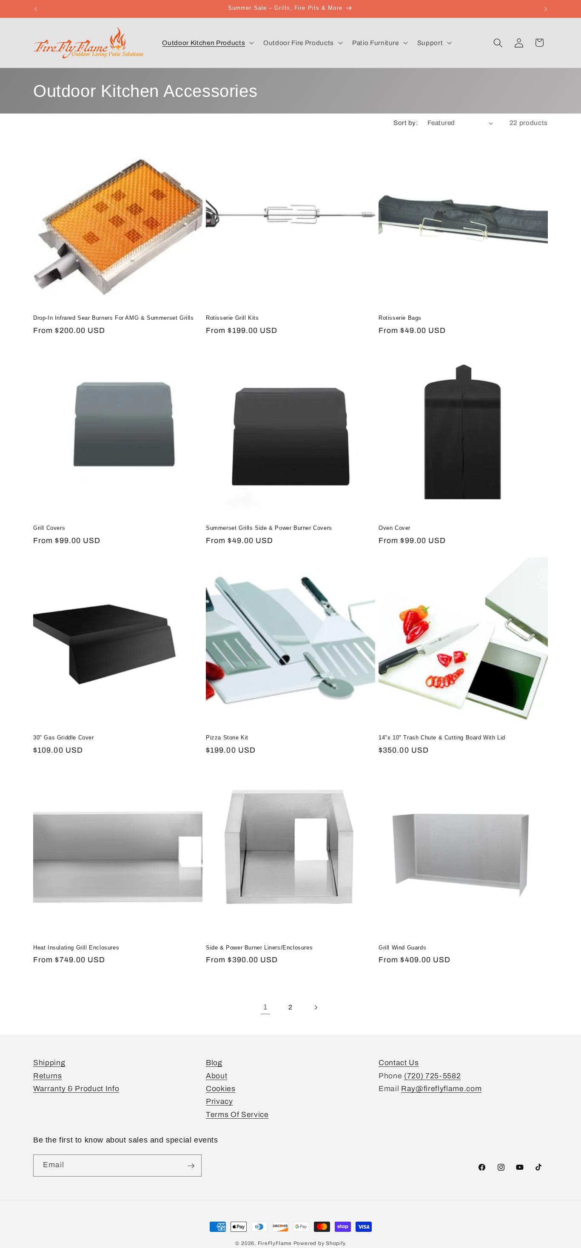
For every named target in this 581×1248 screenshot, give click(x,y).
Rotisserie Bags (400, 318)
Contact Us (399, 1063)
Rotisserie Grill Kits (232, 318)
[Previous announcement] (35, 9)
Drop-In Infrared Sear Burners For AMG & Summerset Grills (113, 318)
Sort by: (405, 122)
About (216, 1076)
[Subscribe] (191, 1166)
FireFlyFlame (275, 1243)
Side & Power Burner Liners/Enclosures (259, 947)
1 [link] (265, 1007)
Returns (47, 1076)
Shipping (49, 1063)
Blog (214, 1063)
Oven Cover (394, 528)
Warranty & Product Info (76, 1089)
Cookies (221, 1089)
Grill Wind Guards (402, 947)
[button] (207, 43)
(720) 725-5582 (432, 1076)
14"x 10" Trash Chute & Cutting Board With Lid (442, 737)
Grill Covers (49, 528)
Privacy (219, 1102)
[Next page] (315, 1007)
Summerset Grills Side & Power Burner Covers (269, 528)
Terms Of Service (237, 1115)
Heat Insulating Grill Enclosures (76, 947)
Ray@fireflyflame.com (441, 1089)
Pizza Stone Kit (227, 737)
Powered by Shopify (319, 1243)
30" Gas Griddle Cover (63, 737)
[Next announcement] (545, 9)
